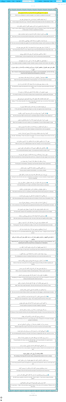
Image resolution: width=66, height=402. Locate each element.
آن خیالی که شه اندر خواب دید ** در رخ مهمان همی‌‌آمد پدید (33, 202)
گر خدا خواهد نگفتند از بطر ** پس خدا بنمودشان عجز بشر (33, 19)
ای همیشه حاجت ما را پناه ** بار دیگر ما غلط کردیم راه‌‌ (33, 106)
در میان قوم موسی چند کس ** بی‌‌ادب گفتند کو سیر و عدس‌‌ (33, 268)
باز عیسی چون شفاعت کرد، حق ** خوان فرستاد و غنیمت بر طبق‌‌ (33, 283)
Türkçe (62, 4)
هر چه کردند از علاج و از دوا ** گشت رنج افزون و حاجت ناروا (33, 41)
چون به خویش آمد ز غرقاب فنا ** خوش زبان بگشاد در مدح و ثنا (33, 92)
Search (33, 1)
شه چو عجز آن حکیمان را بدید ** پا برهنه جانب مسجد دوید (32, 77)
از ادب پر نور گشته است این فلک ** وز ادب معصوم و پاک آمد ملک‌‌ (33, 337)
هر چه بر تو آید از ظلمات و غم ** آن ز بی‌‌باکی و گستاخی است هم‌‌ (33, 324)
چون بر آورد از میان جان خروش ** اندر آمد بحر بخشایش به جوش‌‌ (33, 120)
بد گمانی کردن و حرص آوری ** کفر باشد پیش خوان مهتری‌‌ (33, 303)
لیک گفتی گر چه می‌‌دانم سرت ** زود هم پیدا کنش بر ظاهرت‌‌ (32, 113)
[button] (9, 1)
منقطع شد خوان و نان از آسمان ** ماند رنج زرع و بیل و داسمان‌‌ (33, 275)
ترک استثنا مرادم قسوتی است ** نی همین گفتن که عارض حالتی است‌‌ (33, 26)
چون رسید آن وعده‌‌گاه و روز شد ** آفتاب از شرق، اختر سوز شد (33, 154)
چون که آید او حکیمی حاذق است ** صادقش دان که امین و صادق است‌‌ (33, 141)
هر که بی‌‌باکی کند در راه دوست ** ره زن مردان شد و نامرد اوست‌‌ (32, 331)
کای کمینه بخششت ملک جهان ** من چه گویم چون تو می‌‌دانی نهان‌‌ (33, 98)
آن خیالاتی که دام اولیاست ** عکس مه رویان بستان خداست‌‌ (33, 196)
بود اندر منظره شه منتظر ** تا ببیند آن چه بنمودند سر (33, 161)
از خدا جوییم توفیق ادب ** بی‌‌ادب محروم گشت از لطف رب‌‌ (33, 247)
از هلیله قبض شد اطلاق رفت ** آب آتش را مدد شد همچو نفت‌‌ (33, 61)
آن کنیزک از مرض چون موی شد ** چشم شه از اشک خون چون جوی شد (33, 47)
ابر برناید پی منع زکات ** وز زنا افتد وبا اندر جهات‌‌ (33, 316)
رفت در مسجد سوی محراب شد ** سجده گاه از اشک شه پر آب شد (33, 84)
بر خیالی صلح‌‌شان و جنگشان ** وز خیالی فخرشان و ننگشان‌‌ (33, 189)
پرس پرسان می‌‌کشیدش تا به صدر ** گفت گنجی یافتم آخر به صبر (32, 375)
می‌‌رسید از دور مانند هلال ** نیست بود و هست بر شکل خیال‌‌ (33, 174)
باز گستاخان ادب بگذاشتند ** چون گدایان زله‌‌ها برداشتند (33, 290)
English (59, 4)
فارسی (64, 4)
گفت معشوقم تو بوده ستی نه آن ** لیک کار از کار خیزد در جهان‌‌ (33, 222)
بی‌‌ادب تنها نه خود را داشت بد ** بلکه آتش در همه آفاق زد (33, 254)
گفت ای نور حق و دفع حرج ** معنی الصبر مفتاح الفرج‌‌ (33, 383)
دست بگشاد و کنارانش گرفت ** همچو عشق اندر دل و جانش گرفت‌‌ (33, 360)
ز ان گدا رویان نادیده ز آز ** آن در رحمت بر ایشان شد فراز (33, 310)
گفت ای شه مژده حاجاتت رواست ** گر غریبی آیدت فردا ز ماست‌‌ (33, 133)
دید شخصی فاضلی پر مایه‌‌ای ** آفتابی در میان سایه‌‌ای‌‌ (33, 168)
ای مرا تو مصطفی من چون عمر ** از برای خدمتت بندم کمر (33, 229)
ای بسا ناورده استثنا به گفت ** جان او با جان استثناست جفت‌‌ (32, 34)
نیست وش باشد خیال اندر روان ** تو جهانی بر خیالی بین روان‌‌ (32, 182)
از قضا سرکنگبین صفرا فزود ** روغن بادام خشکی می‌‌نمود (33, 54)
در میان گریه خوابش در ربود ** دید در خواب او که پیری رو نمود (33, 126)
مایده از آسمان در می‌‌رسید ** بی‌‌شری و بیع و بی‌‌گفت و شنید (32, 260)
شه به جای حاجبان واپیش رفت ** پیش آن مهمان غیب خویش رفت (33, 209)
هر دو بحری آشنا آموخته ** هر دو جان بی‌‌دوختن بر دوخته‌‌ (32, 216)
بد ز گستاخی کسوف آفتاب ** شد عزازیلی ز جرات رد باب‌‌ (33, 345)
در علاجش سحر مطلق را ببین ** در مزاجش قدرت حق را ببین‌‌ (32, 148)
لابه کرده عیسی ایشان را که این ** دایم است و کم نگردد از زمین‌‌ (32, 296)
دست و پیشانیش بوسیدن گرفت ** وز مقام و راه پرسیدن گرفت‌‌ (33, 368)
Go (61, 1)
